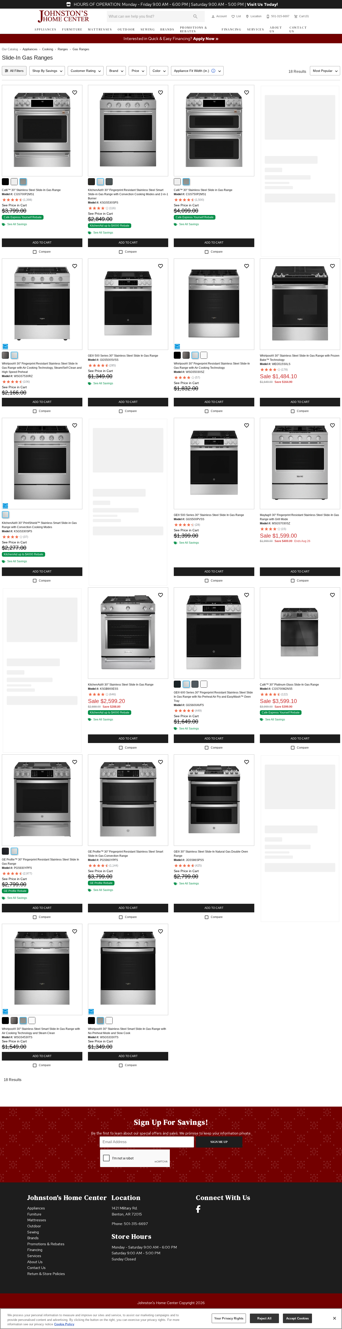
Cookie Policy (64, 1324)
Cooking (47, 49)
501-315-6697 (136, 1223)
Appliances (45, 29)
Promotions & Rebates (194, 29)
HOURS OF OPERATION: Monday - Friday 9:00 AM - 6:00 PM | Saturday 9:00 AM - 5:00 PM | (175, 4)
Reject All (264, 1318)
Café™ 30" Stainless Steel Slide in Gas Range (203, 190)
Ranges (63, 49)
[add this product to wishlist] (74, 92)
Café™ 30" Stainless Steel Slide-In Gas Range (31, 190)
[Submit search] (195, 16)
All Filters (16, 71)
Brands (167, 29)
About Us (276, 29)
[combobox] (47, 70)
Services (255, 29)
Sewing (148, 29)
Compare (45, 251)
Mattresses (100, 29)
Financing (231, 29)
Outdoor (126, 29)
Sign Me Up (219, 1141)
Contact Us (298, 29)
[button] (213, 16)
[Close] (334, 1318)
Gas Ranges (81, 49)
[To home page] (64, 16)
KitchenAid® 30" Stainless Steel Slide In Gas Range (121, 684)
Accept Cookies (297, 1318)
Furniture (72, 29)
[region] (171, 1318)
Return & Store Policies (46, 1273)
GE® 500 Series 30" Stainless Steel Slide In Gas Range (123, 355)
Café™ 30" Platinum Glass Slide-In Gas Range (289, 684)
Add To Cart (42, 242)
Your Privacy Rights (228, 1318)
